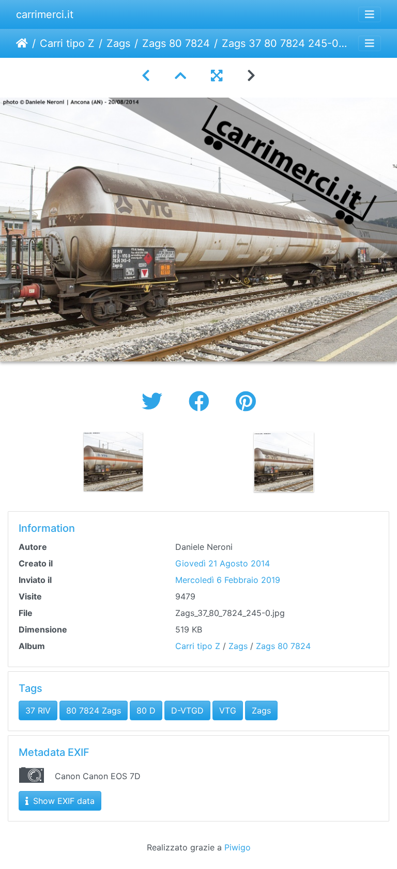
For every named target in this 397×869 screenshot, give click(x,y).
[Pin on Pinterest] (245, 401)
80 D (146, 710)
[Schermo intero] (216, 76)
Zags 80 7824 (176, 43)
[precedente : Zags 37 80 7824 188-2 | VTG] (145, 76)
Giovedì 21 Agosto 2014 (222, 563)
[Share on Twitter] (154, 401)
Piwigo (237, 847)
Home (22, 43)
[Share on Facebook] (201, 401)
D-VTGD (187, 710)
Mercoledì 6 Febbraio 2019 (227, 580)
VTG (227, 710)
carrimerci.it (44, 14)
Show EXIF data (62, 801)
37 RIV (38, 710)
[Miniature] (180, 76)
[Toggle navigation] (369, 14)
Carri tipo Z (67, 43)
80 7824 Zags (93, 710)
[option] (113, 462)
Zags (118, 43)
